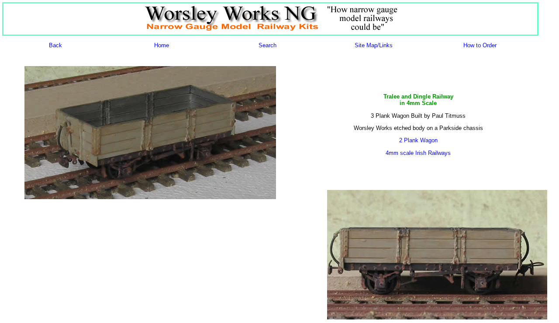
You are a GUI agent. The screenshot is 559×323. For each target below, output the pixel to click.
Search (267, 45)
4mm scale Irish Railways (418, 153)
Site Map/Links (374, 45)
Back (55, 45)
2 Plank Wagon (418, 140)
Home (161, 45)
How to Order (480, 45)
